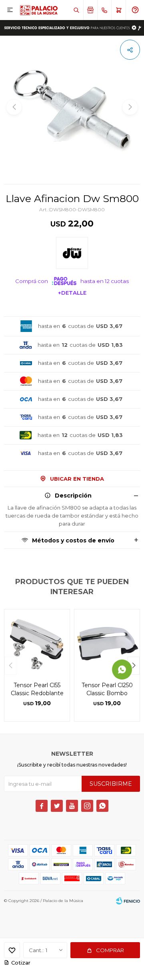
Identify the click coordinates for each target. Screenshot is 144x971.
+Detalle (72, 292)
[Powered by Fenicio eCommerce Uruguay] (128, 901)
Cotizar (20, 962)
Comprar (110, 950)
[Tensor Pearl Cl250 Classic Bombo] (107, 642)
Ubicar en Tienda (77, 478)
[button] (76, 10)
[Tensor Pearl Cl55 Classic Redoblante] (37, 642)
